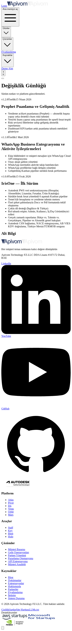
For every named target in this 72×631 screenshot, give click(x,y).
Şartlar (12, 609)
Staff (10, 527)
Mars (10, 514)
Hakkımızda (14, 586)
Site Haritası (22, 609)
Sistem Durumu (16, 598)
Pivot (11, 502)
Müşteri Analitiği (17, 564)
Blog (10, 577)
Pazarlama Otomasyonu (20, 558)
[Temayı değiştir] (2, 78)
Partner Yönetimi (17, 555)
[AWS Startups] (14, 618)
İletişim (12, 595)
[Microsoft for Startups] (41, 618)
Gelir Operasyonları (18, 552)
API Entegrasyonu (18, 561)
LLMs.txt (34, 609)
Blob (10, 533)
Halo (10, 536)
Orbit (11, 511)
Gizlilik (5, 609)
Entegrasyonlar (16, 583)
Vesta (11, 508)
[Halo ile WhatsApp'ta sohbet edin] (2, 628)
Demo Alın (7, 68)
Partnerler (13, 589)
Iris (9, 505)
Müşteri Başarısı (16, 549)
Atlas (11, 499)
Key (10, 530)
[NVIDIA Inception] (14, 624)
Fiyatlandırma (8, 51)
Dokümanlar (14, 580)
